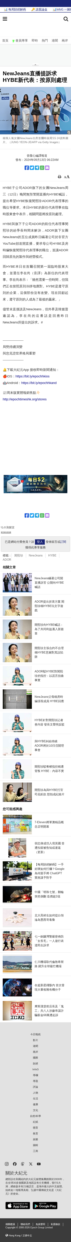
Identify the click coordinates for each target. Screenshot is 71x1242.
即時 (35, 40)
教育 (35, 1133)
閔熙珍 (18, 555)
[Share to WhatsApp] (42, 168)
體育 (35, 1127)
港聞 (55, 40)
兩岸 (65, 40)
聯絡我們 (25, 1224)
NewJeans (36, 555)
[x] (30, 1163)
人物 (35, 1092)
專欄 (35, 1075)
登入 (40, 541)
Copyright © (12, 1227)
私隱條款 (55, 1224)
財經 (35, 1063)
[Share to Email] (47, 168)
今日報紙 (35, 1034)
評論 (35, 1086)
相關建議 (10, 1224)
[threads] (22, 1163)
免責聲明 (40, 1224)
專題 (35, 1081)
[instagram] (6, 1163)
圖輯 (35, 1145)
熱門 (45, 40)
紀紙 (35, 1121)
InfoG (35, 1069)
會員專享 (21, 40)
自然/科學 (35, 1116)
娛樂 (35, 1139)
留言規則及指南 (6, 532)
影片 (35, 1040)
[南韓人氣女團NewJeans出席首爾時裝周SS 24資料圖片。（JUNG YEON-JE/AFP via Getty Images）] (35, 110)
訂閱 (63, 541)
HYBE (52, 555)
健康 (35, 1104)
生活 (35, 1098)
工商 (35, 1151)
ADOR (7, 559)
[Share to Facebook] (27, 168)
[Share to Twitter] (32, 168)
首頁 (5, 40)
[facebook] (14, 1163)
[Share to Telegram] (37, 168)
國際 (35, 1057)
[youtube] (39, 1163)
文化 (35, 1110)
